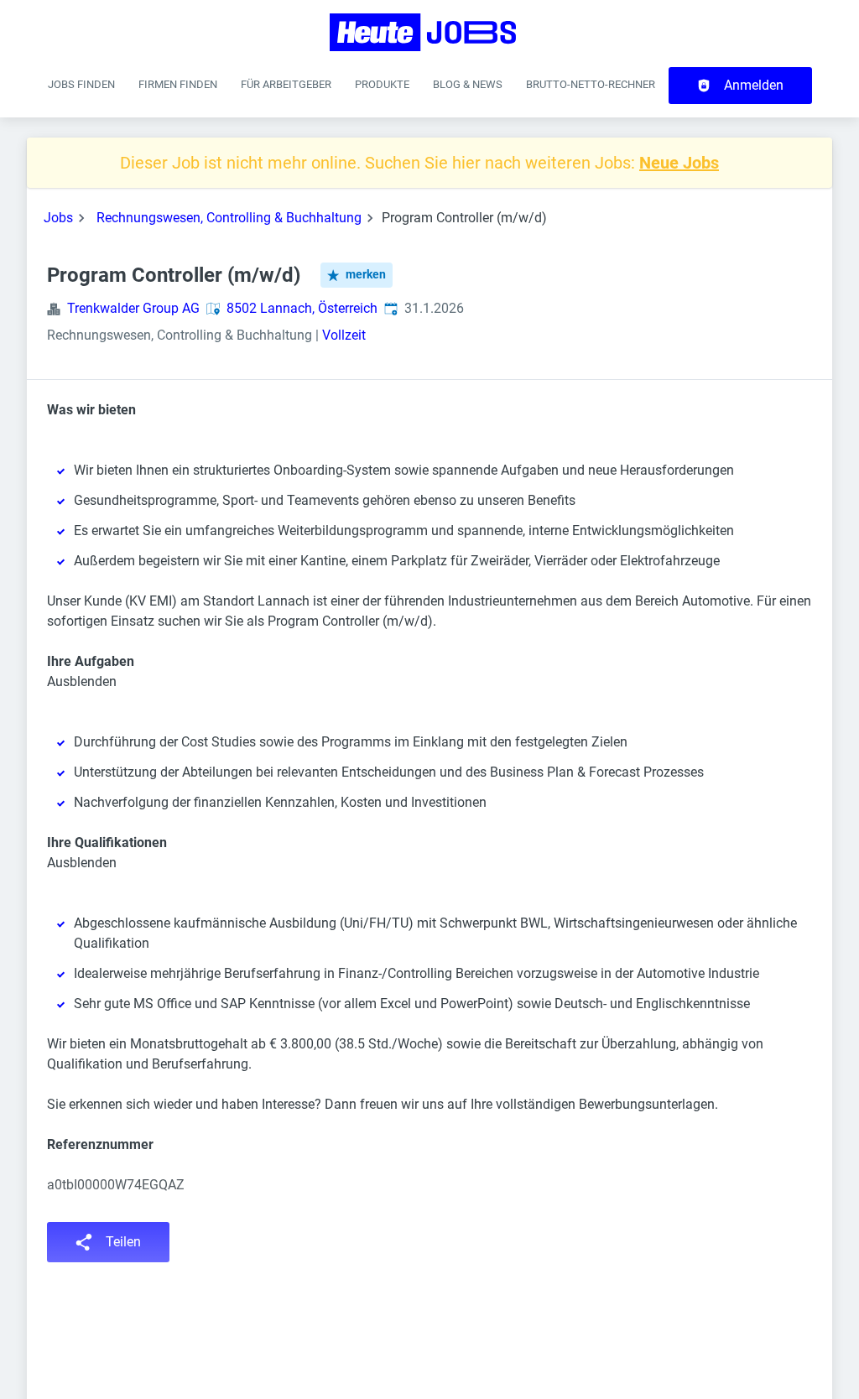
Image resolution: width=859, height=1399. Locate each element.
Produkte (382, 84)
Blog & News (467, 84)
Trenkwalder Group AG (133, 308)
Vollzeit (344, 335)
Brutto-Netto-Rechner (590, 84)
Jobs (58, 218)
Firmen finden (177, 84)
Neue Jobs (679, 163)
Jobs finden (81, 84)
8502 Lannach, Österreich (301, 308)
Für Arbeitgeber (286, 84)
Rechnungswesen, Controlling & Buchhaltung (229, 218)
